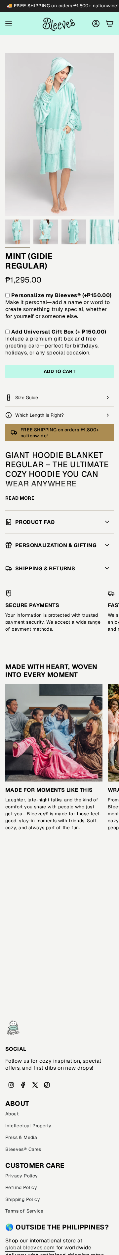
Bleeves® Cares (23, 1149)
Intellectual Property (28, 1126)
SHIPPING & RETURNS (45, 568)
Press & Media (21, 1137)
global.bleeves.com (30, 1247)
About (12, 1114)
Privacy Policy (21, 1176)
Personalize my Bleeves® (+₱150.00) (61, 295)
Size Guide (26, 398)
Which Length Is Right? (39, 415)
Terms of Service (24, 1211)
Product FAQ (35, 522)
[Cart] (110, 23)
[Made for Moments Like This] (53, 733)
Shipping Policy (22, 1199)
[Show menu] (8, 23)
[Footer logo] (13, 1028)
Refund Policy (21, 1187)
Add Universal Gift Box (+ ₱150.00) (58, 331)
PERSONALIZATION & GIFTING (56, 545)
